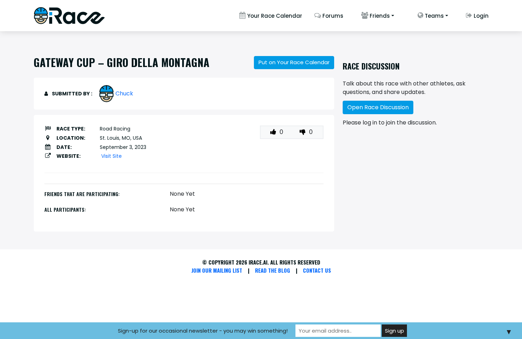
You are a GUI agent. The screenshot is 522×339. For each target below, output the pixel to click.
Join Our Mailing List (216, 270)
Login (480, 16)
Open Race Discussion (378, 107)
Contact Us (317, 270)
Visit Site (111, 156)
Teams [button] (433, 16)
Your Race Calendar (274, 16)
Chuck (124, 93)
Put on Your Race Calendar (294, 62)
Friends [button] (379, 16)
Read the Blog (272, 270)
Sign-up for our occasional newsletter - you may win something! (203, 330)
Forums (332, 16)
